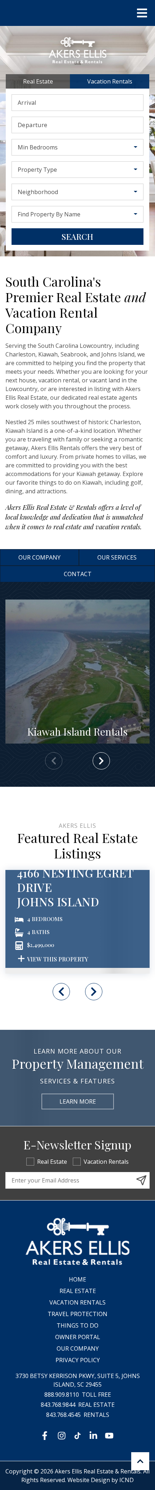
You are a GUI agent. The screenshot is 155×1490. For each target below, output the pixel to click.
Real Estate (52, 1162)
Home (77, 1279)
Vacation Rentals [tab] (109, 81)
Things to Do (77, 1325)
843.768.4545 (63, 1415)
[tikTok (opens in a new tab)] (77, 1435)
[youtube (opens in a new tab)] (109, 1435)
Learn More (77, 1101)
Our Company (39, 557)
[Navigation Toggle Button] (142, 13)
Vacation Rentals (106, 1162)
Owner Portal (77, 1337)
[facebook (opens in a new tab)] (46, 1435)
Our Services (117, 557)
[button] (101, 760)
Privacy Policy (78, 1360)
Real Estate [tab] (38, 81)
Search (77, 236)
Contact (78, 574)
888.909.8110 (61, 1395)
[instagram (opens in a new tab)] (61, 1435)
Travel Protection (77, 1314)
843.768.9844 (58, 1405)
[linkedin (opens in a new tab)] (93, 1435)
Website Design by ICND (100, 1480)
